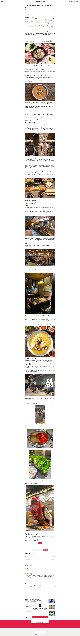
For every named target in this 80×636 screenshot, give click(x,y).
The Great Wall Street (33, 601)
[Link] (23, 37)
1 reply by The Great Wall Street (32, 588)
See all (27, 617)
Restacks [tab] (30, 565)
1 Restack (34, 553)
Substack (36, 634)
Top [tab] (25, 596)
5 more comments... (27, 592)
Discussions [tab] (31, 596)
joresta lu (28, 573)
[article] (40, 601)
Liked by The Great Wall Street (31, 574)
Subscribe (73, 1)
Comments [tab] (26, 565)
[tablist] (28, 565)
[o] (40, 414)
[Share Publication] (70, 1)
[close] (48, 604)
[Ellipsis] (54, 573)
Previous (28, 559)
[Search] (68, 1)
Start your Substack (38, 632)
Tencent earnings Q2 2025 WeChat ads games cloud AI (33, 600)
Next (52, 559)
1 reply (28, 580)
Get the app (44, 632)
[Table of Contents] (1, 318)
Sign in (77, 1)
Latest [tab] (28, 596)
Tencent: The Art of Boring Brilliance (32, 599)
